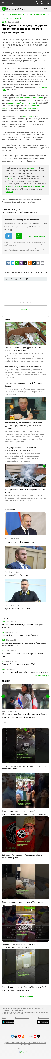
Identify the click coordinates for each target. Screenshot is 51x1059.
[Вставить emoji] (26, 279)
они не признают (29, 108)
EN (7, 2)
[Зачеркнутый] (20, 279)
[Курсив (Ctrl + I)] (11, 279)
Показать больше (25, 996)
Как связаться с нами (22, 1018)
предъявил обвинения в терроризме (29, 98)
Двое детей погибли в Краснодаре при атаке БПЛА (25, 491)
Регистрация (25, 303)
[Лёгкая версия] (12, 3)
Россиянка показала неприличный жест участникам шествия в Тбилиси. (20, 946)
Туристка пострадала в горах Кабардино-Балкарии (23, 384)
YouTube (9, 192)
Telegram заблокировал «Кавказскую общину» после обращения (23, 856)
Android (31, 168)
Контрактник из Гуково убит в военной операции (25, 671)
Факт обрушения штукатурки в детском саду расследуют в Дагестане (25, 349)
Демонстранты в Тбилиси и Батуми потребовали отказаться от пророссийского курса (24, 715)
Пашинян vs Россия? (36, 15)
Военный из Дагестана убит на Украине (23, 366)
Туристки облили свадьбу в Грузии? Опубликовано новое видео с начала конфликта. (24, 812)
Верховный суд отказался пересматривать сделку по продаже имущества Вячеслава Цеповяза (24, 425)
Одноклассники (39, 186)
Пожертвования (43, 1018)
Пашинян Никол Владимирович (19, 541)
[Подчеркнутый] (16, 279)
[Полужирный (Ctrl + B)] (6, 279)
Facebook (8, 186)
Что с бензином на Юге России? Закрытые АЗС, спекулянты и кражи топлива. (24, 988)
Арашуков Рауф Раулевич (16, 575)
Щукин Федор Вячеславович (18, 608)
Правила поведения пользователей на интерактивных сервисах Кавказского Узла (25, 1043)
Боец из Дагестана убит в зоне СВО (18, 664)
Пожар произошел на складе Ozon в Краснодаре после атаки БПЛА (21, 449)
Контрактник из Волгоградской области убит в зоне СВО (23, 626)
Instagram (17, 186)
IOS (37, 168)
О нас (4, 1018)
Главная (5, 18)
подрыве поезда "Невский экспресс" (21, 103)
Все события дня (42, 676)
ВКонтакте (27, 186)
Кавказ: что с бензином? (14, 15)
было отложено (28, 116)
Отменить (25, 309)
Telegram (9, 178)
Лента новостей (15, 18)
